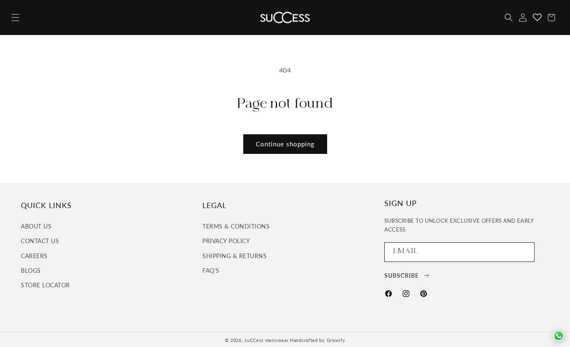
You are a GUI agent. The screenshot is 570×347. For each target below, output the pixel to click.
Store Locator (45, 285)
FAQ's (210, 270)
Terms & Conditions (236, 226)
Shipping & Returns (234, 255)
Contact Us (40, 240)
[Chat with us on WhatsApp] (558, 335)
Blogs (31, 270)
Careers (34, 255)
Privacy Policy (226, 240)
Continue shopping (285, 144)
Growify (336, 340)
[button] (15, 17)
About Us (36, 226)
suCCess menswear (266, 340)
